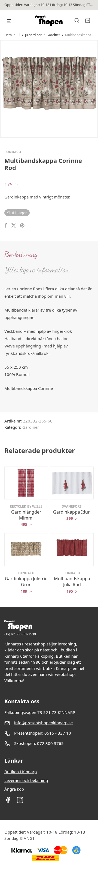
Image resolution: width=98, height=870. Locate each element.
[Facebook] (7, 801)
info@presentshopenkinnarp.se (43, 722)
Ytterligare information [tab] (36, 269)
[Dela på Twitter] (13, 225)
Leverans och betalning (26, 780)
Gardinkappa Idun (72, 512)
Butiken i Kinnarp (20, 771)
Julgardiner (33, 35)
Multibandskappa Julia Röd (72, 582)
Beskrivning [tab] (21, 254)
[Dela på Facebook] (5, 225)
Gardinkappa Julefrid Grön (26, 582)
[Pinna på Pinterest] (22, 225)
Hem (8, 35)
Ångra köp (14, 789)
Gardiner (53, 35)
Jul (18, 35)
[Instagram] (20, 801)
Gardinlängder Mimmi (26, 515)
